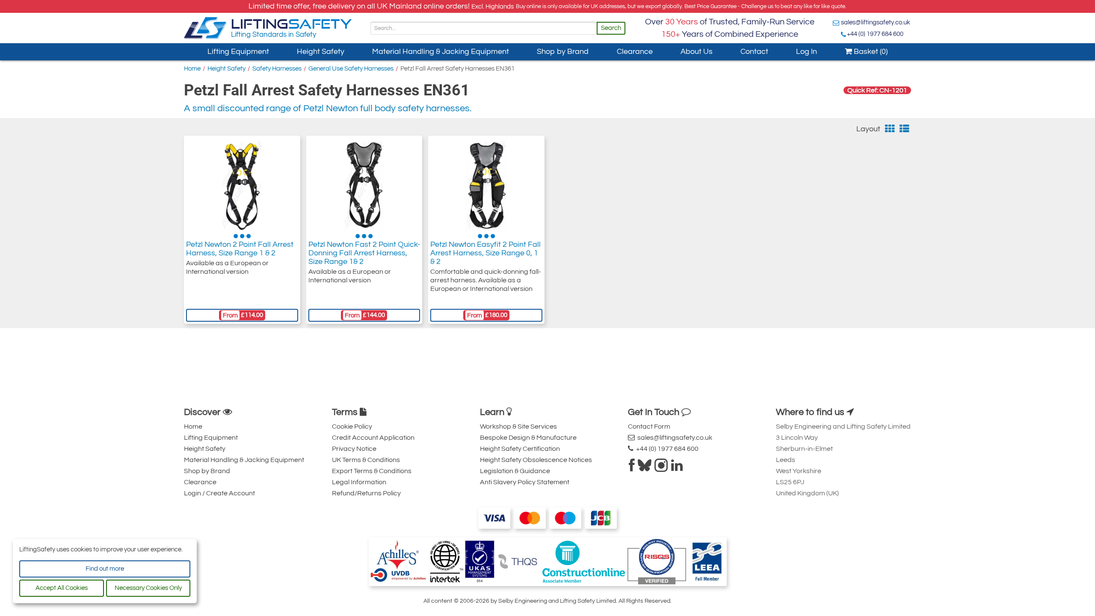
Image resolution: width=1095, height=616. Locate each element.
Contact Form (649, 426)
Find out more (105, 569)
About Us (697, 51)
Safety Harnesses (277, 68)
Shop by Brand (563, 51)
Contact (754, 51)
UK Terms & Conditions (366, 459)
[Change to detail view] (904, 129)
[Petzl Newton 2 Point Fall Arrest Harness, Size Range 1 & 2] (242, 185)
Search (611, 28)
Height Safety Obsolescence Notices (536, 459)
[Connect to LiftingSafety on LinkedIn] (677, 468)
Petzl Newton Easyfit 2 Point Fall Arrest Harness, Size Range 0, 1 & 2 (485, 253)
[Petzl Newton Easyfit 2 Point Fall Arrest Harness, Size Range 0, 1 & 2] (486, 185)
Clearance (635, 51)
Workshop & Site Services (518, 426)
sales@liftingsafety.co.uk (875, 22)
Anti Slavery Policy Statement (524, 482)
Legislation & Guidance (515, 471)
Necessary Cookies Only (148, 588)
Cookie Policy (352, 426)
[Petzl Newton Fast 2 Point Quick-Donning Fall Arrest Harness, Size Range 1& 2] (364, 185)
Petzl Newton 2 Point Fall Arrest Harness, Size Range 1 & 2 (239, 248)
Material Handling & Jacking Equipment (440, 51)
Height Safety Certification (520, 448)
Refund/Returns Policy (366, 493)
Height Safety (320, 51)
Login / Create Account (219, 493)
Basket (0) (870, 51)
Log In (806, 51)
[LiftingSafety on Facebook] (632, 468)
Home (192, 68)
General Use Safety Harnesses (351, 68)
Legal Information (359, 482)
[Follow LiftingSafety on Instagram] (661, 468)
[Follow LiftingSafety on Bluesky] (644, 468)
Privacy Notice (354, 448)
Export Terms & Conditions (371, 471)
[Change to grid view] (890, 129)
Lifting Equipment (238, 51)
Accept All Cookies (62, 588)
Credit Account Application (373, 437)
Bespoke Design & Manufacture (528, 437)
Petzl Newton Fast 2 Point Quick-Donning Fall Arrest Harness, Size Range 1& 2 (364, 253)
